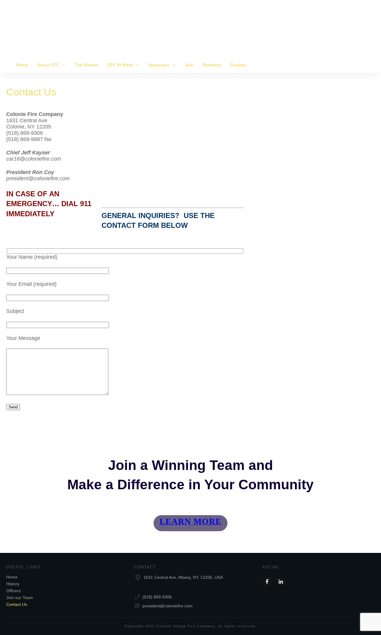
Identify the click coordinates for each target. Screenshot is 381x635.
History (12, 583)
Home (12, 577)
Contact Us (31, 92)
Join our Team (19, 597)
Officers (13, 590)
